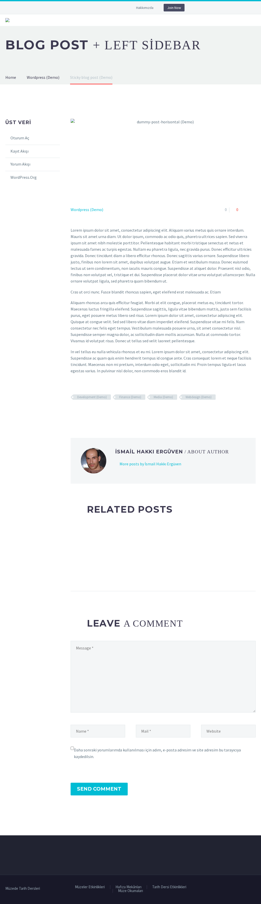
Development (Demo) (92, 397)
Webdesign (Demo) (199, 397)
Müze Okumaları (130, 891)
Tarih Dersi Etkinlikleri (169, 887)
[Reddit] (111, 412)
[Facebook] (97, 9)
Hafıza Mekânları (128, 887)
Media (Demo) (163, 397)
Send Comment (99, 789)
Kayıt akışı (19, 151)
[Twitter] (104, 9)
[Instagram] (112, 9)
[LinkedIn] (103, 412)
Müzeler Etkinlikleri (90, 887)
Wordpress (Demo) (87, 209)
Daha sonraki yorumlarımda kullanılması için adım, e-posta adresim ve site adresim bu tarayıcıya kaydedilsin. (157, 753)
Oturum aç (19, 137)
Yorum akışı (20, 164)
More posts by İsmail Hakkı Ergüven (150, 463)
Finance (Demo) (130, 397)
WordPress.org (23, 177)
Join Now (174, 7)
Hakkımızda (144, 7)
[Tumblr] (96, 412)
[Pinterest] (89, 412)
